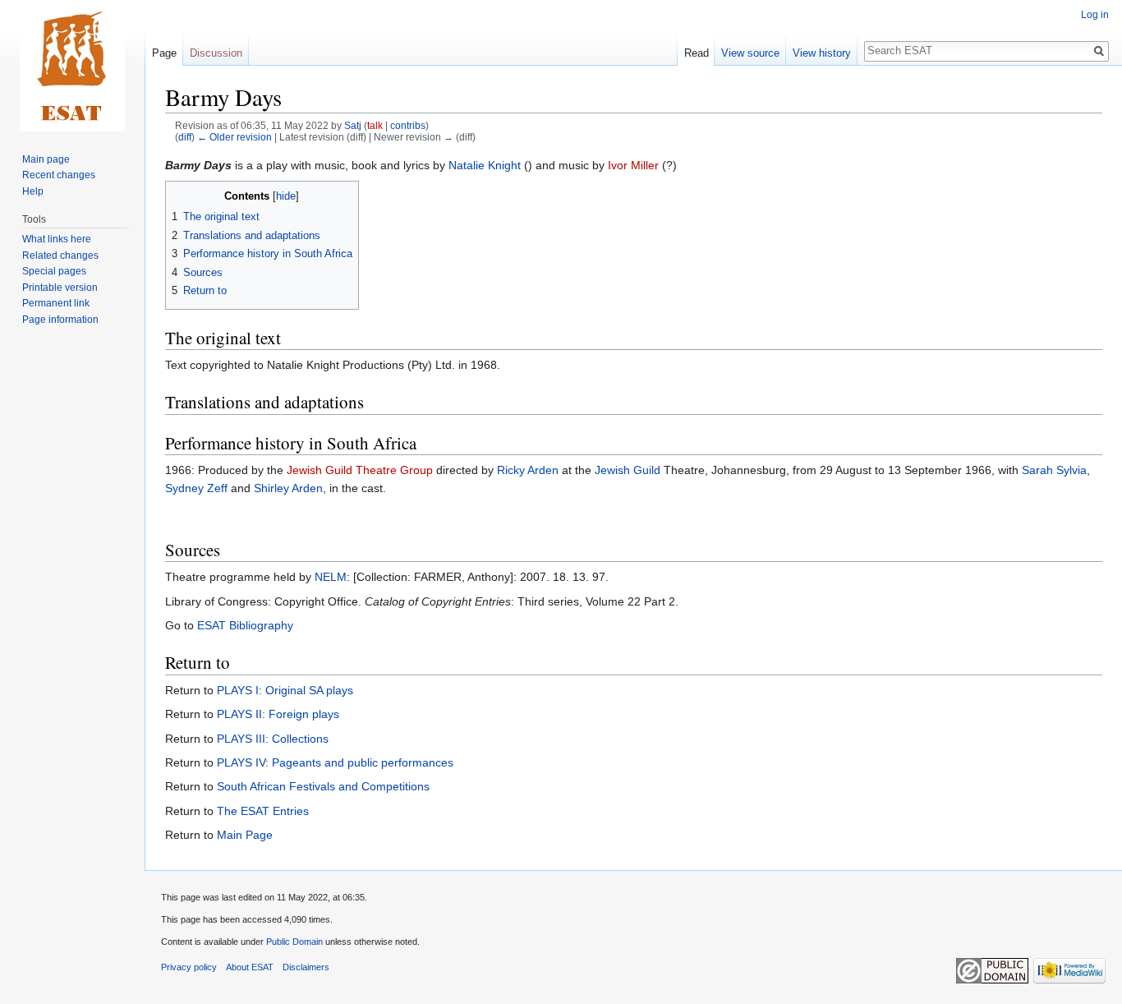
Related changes (60, 255)
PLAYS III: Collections (273, 738)
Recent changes (58, 175)
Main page (46, 159)
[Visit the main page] (72, 65)
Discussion (216, 53)
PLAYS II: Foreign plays (278, 714)
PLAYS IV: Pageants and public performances (335, 762)
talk (375, 125)
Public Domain (294, 941)
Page (164, 53)
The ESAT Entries (263, 810)
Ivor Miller (633, 165)
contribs (407, 125)
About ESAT (250, 967)
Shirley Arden (288, 488)
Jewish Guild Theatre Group (360, 470)
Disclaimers (306, 967)
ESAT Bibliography (245, 625)
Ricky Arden (528, 470)
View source (750, 53)
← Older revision (234, 136)
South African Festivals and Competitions (323, 786)
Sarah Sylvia (1054, 470)
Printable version (60, 287)
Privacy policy (189, 967)
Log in (1095, 15)
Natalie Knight (484, 165)
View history (822, 53)
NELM (331, 576)
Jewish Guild (627, 470)
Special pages (54, 271)
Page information (60, 319)
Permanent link (56, 303)
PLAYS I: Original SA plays (285, 690)
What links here (56, 239)
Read (696, 53)
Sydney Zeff (196, 488)
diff (184, 136)
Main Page (245, 834)
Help (33, 191)
